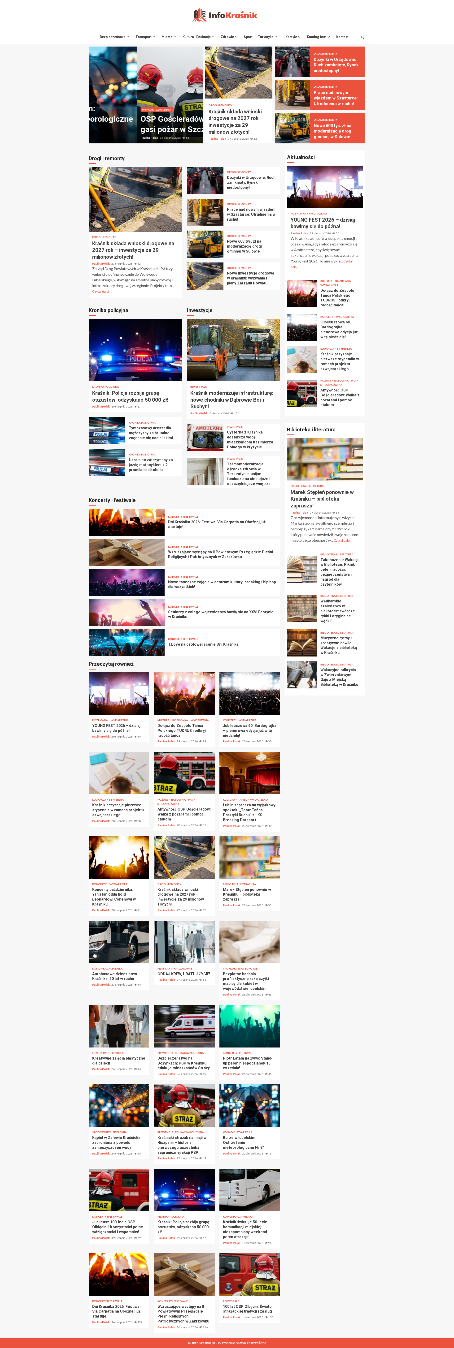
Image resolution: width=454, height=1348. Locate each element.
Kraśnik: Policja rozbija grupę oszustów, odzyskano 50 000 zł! (135, 350)
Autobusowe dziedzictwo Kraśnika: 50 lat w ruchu (119, 942)
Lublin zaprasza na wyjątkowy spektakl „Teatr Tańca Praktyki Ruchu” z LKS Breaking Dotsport (249, 773)
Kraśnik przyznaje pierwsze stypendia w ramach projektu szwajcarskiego (119, 773)
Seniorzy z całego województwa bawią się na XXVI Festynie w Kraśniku (127, 582)
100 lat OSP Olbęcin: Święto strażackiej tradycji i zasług (249, 1274)
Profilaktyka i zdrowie (174, 968)
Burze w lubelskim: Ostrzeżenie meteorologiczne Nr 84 (249, 1105)
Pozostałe (231, 1301)
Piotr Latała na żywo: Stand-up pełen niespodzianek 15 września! (127, 642)
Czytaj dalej (100, 291)
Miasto (167, 37)
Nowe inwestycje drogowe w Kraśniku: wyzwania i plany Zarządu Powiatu (205, 276)
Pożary (163, 799)
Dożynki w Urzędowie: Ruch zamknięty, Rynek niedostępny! (292, 62)
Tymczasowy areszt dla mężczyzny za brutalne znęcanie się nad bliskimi (107, 430)
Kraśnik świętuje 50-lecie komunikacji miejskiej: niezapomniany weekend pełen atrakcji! (249, 1190)
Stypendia (116, 799)
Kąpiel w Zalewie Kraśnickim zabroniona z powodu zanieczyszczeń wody (119, 1105)
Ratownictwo (182, 799)
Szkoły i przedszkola (108, 1053)
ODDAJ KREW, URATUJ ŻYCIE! (184, 942)
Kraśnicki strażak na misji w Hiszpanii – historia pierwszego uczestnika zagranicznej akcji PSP (184, 1105)
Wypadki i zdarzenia (108, 109)
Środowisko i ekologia (109, 1132)
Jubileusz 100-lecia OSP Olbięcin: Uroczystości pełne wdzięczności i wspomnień (119, 1190)
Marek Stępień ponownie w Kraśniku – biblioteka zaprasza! (249, 857)
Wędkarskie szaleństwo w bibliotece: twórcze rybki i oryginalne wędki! (302, 608)
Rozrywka (100, 720)
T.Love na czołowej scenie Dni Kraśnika (127, 612)
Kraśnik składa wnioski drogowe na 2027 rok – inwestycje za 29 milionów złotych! (238, 73)
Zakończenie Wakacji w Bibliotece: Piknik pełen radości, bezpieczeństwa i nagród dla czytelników (302, 569)
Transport (143, 37)
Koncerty (99, 884)
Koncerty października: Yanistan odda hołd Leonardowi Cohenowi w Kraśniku (119, 857)
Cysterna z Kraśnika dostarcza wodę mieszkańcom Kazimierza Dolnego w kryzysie (205, 437)
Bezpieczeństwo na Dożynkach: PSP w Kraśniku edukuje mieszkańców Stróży (184, 1026)
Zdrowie (227, 37)
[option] (146, 95)
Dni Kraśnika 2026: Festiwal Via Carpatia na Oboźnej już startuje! (119, 1274)
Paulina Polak (101, 137)
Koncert (229, 720)
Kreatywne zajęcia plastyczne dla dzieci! (119, 1026)
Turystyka (266, 37)
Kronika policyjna (105, 386)
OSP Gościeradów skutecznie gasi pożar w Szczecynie (146, 95)
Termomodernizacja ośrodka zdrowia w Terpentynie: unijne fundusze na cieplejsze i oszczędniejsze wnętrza (205, 471)
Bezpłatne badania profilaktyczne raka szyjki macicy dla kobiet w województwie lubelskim (249, 942)
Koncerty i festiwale (183, 516)
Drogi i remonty (220, 105)
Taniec (243, 799)
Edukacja (99, 799)
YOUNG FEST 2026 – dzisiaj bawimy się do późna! (119, 693)
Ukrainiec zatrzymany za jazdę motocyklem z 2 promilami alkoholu (107, 462)
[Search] (362, 37)
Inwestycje (198, 386)
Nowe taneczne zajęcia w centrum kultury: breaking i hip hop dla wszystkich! (127, 552)
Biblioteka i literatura (239, 884)
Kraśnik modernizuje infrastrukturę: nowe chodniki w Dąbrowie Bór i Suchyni (233, 350)
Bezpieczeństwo (113, 37)
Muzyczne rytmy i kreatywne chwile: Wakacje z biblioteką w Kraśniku (302, 643)
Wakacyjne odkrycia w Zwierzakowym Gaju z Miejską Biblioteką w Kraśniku (302, 674)
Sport (248, 37)
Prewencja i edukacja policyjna (180, 1053)
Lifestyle (290, 37)
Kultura (163, 720)
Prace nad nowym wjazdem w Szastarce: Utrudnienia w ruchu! (292, 95)
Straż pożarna (168, 804)
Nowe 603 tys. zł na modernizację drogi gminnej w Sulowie (292, 128)
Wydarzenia (120, 720)
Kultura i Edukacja (197, 37)
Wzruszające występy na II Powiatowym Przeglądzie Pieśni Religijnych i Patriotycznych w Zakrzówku (127, 522)
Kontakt (342, 37)
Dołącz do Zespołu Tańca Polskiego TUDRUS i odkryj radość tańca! (184, 693)
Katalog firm (316, 37)
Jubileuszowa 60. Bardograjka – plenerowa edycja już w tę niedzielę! (249, 693)
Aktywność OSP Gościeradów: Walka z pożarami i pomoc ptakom (184, 773)
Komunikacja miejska (107, 968)
